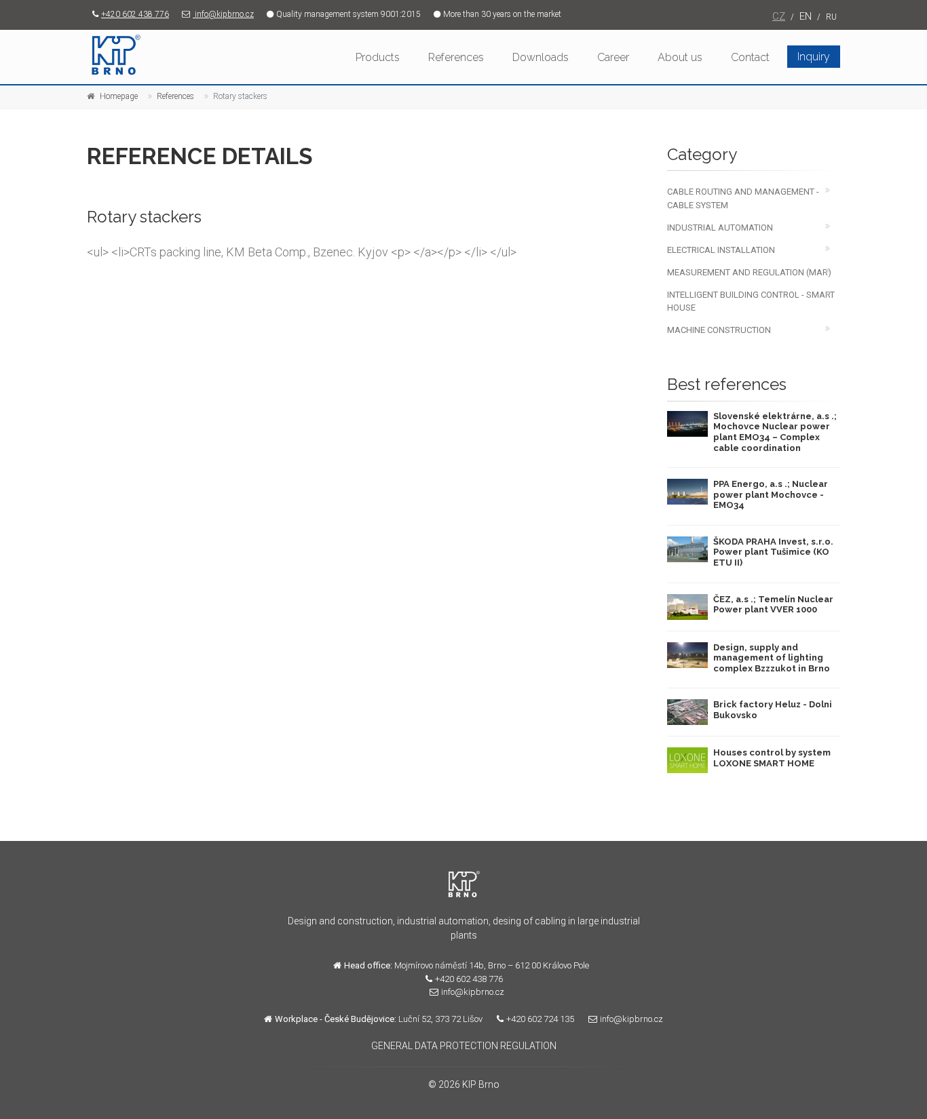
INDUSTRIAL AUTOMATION (720, 227)
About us (680, 57)
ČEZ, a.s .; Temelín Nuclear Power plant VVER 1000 (773, 604)
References (456, 57)
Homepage (119, 96)
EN (805, 16)
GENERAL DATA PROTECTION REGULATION (463, 1045)
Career (613, 57)
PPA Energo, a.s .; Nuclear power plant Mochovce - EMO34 (770, 494)
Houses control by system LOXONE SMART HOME (772, 757)
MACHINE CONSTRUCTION (719, 330)
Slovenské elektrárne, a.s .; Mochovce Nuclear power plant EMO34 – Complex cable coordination (775, 432)
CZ (778, 16)
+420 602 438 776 (135, 14)
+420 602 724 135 (540, 1019)
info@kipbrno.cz (223, 14)
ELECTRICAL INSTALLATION (721, 250)
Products (378, 57)
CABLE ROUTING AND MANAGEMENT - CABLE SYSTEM (743, 198)
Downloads (540, 57)
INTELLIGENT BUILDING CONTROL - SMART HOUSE (751, 301)
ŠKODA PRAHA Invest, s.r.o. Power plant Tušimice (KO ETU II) (773, 552)
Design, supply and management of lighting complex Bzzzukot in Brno (771, 657)
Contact (750, 57)
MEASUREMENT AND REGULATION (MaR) (749, 272)
